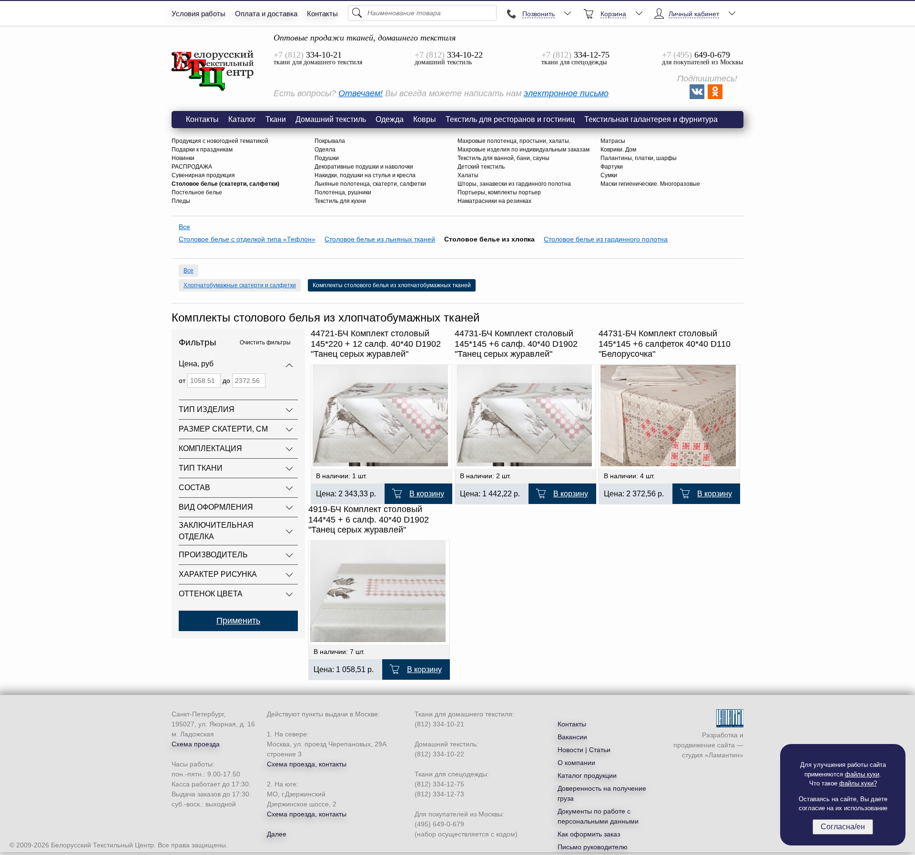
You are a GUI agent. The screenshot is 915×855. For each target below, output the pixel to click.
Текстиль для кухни (340, 201)
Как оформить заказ (589, 834)
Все (184, 227)
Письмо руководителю (593, 847)
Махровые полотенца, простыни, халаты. (514, 141)
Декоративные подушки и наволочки (364, 166)
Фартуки (611, 166)
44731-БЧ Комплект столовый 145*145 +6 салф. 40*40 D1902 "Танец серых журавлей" (516, 344)
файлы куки (862, 774)
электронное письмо (566, 93)
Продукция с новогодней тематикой (220, 141)
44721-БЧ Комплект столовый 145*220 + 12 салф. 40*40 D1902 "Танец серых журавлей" (376, 344)
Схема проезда (196, 744)
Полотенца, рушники (343, 192)
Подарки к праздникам (202, 149)
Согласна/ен (843, 827)
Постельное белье (197, 192)
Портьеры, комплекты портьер (499, 192)
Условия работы (198, 14)
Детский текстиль (481, 166)
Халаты (468, 175)
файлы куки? (858, 783)
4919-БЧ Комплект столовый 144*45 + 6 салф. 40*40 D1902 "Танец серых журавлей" (368, 519)
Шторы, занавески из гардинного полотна (514, 184)
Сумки (608, 175)
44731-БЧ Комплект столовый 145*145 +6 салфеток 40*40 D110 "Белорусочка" (665, 344)
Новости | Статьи (584, 750)
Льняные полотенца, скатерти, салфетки (370, 184)
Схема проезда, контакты (306, 764)
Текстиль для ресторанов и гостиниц (510, 119)
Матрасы (612, 141)
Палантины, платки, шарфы (638, 158)
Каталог (242, 119)
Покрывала (330, 141)
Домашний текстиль (330, 119)
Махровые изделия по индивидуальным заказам (524, 149)
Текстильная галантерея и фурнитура (651, 119)
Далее (276, 834)
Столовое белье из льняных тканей (380, 239)
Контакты (322, 14)
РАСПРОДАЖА (192, 166)
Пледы (181, 201)
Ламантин (724, 755)
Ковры (424, 119)
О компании (576, 762)
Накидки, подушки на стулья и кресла (365, 175)
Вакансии (572, 737)
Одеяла (325, 149)
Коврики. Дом (618, 149)
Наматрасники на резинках (494, 201)
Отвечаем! (360, 93)
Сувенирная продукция (203, 175)
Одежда (390, 119)
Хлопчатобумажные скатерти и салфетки (239, 285)
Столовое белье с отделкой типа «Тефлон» (247, 239)
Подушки (327, 158)
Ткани (275, 119)
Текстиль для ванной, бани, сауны (503, 158)
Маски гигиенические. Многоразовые (650, 184)
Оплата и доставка (266, 14)
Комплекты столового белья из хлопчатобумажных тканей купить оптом (213, 70)
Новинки (183, 158)
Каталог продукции (587, 775)
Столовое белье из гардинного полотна (606, 239)
